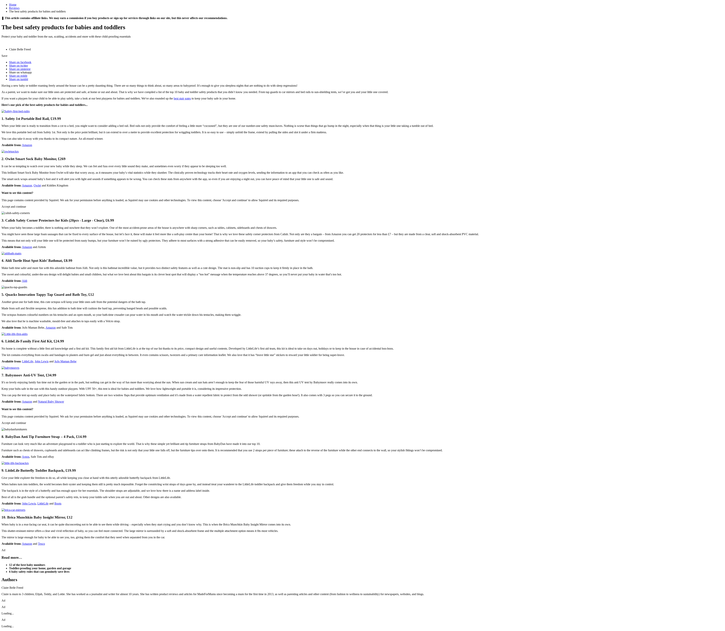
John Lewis (42, 361)
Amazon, (27, 185)
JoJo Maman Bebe (65, 361)
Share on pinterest (19, 69)
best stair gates (182, 98)
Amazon (27, 145)
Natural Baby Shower (51, 401)
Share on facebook (20, 62)
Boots (57, 503)
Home (12, 4)
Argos (25, 456)
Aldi (24, 280)
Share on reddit (18, 75)
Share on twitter (18, 65)
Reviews (14, 8)
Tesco (41, 543)
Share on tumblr (18, 79)
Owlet (37, 185)
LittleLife (27, 361)
